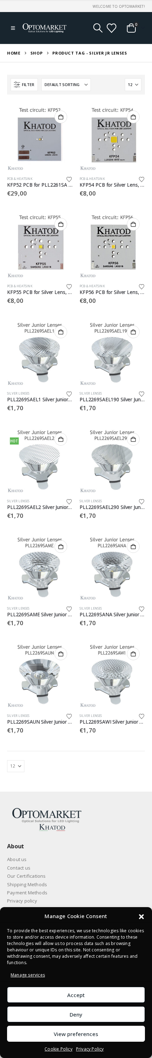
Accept (76, 994)
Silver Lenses (18, 393)
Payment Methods (27, 892)
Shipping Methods (27, 884)
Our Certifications (26, 876)
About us (17, 859)
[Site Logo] (45, 28)
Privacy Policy (90, 1049)
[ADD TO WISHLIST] (69, 179)
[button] (141, 916)
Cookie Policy (58, 1049)
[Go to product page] (39, 138)
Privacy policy (22, 901)
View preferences (76, 1033)
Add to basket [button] (60, 117)
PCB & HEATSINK (20, 178)
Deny (76, 1014)
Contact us (18, 868)
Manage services (28, 975)
